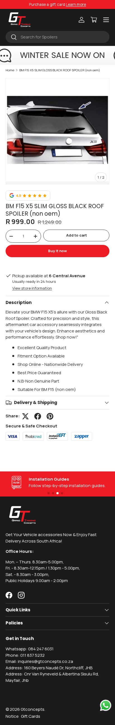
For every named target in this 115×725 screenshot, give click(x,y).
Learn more (76, 4)
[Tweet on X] (25, 416)
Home (10, 70)
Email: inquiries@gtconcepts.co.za (39, 661)
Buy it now (57, 250)
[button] (94, 20)
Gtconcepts (32, 709)
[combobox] (57, 37)
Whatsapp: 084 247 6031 (30, 649)
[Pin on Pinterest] (50, 416)
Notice (12, 716)
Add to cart (76, 235)
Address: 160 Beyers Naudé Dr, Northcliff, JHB (49, 668)
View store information (32, 288)
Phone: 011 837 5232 (25, 655)
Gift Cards (30, 716)
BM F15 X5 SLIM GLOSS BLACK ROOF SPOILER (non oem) (59, 70)
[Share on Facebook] (38, 416)
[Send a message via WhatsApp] (105, 705)
